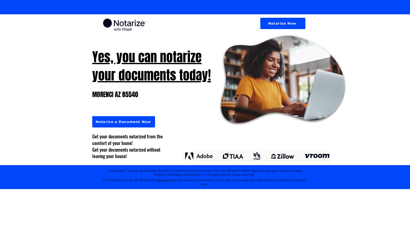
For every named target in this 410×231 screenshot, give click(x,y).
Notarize (162, 180)
